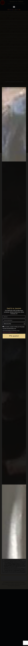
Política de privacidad (6, 332)
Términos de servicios (13, 332)
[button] (14, 6)
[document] (14, 323)
